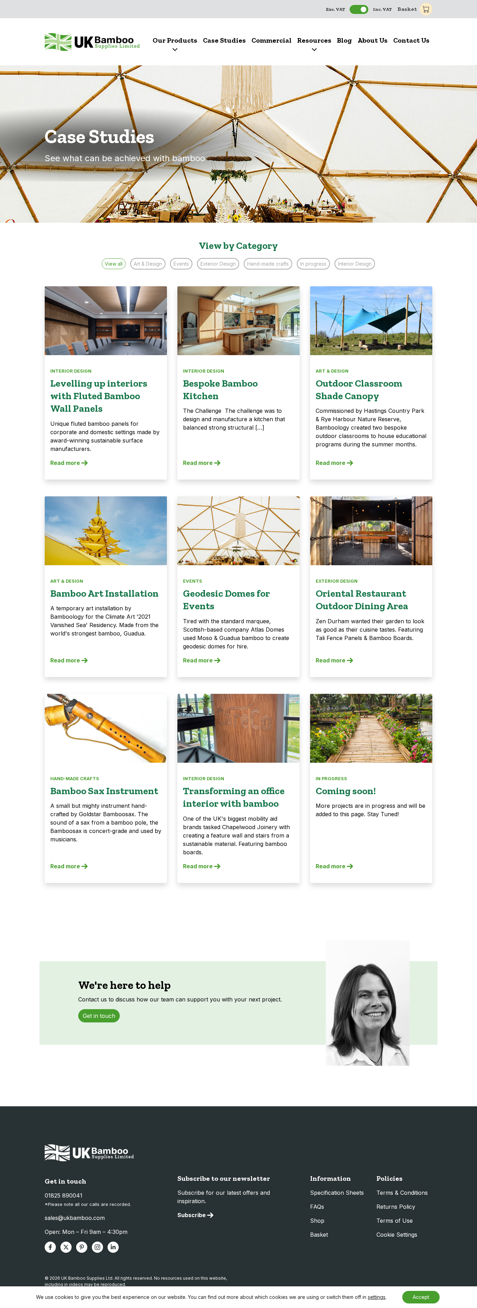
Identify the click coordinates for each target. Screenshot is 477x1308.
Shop (317, 1220)
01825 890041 (63, 1195)
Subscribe (191, 1215)
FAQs (317, 1206)
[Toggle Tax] (359, 9)
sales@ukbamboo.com (75, 1217)
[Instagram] (97, 1247)
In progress (313, 264)
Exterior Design (218, 264)
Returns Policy (395, 1206)
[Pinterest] (81, 1247)
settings (377, 1297)
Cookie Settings (396, 1234)
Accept (421, 1297)
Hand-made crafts (268, 264)
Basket (407, 9)
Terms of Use (394, 1220)
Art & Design (148, 264)
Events (181, 264)
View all (114, 264)
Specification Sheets (337, 1192)
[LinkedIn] (113, 1247)
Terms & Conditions (402, 1192)
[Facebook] (50, 1247)
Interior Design (355, 264)
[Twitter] (66, 1247)
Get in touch (99, 1015)
